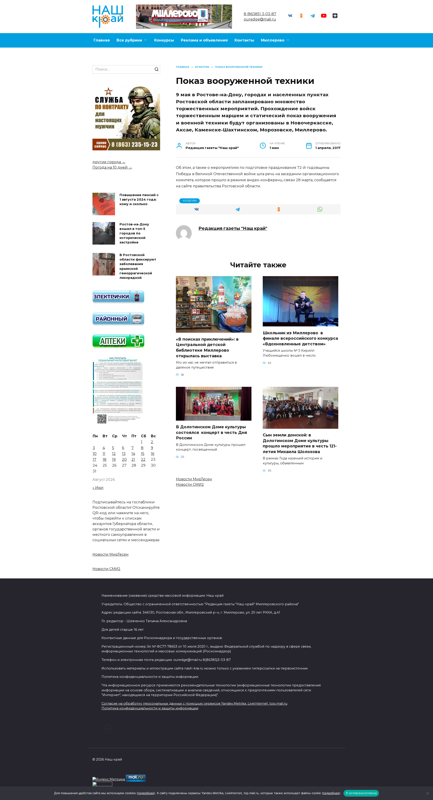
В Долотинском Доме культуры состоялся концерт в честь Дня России (211, 432)
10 (95, 454)
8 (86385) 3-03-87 (260, 14)
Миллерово (272, 40)
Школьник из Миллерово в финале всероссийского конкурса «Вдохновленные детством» (300, 338)
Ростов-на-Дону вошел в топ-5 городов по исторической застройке (134, 233)
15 (142, 454)
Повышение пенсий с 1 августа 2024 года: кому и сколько (139, 199)
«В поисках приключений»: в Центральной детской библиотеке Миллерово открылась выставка (207, 347)
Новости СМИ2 (190, 484)
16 (152, 454)
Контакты (244, 40)
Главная (102, 40)
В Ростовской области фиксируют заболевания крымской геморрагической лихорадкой (138, 266)
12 (114, 454)
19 (114, 459)
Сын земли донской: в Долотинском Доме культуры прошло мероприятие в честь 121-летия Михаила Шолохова (300, 443)
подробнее (146, 793)
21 (133, 459)
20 (124, 459)
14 (133, 454)
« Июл (98, 488)
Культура (189, 200)
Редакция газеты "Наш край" (232, 228)
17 (94, 459)
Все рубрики (129, 40)
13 (124, 454)
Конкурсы (164, 40)
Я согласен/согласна (361, 793)
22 (143, 459)
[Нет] (427, 793)
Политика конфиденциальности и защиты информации (149, 708)
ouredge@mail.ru (260, 19)
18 (104, 459)
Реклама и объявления (204, 40)
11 (104, 454)
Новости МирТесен (194, 479)
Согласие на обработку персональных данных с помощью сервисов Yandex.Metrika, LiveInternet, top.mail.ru (194, 703)
